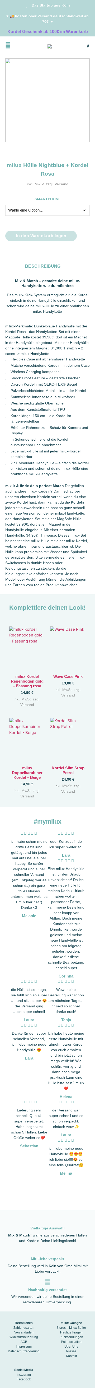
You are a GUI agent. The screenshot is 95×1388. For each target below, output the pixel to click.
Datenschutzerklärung (24, 1351)
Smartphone (48, 199)
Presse (71, 1351)
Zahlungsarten (23, 1328)
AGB (24, 1342)
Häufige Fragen (71, 1332)
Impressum (24, 1346)
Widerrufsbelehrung (24, 1337)
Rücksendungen (71, 1337)
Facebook (24, 1379)
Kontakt (71, 1356)
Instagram (24, 1374)
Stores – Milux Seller (71, 1328)
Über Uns (71, 1346)
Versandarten (24, 1332)
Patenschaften (71, 1342)
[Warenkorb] (79, 46)
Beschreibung (42, 266)
